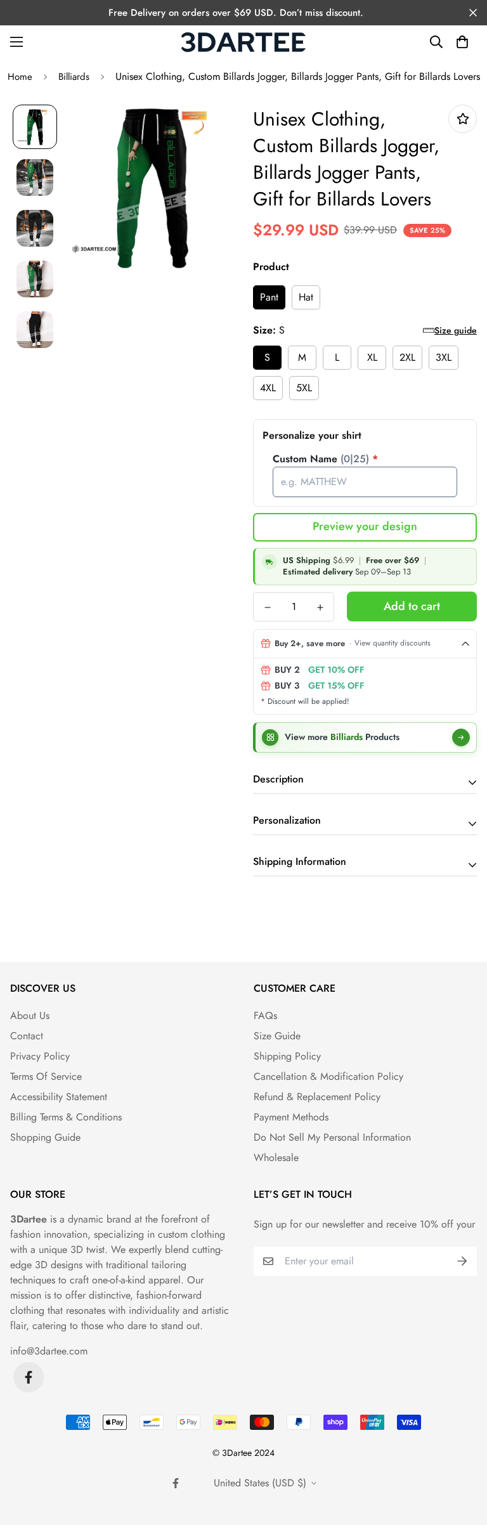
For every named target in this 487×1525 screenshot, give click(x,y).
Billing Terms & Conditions (66, 1117)
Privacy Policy (40, 1056)
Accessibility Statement (58, 1096)
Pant (269, 297)
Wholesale (276, 1157)
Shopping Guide (45, 1137)
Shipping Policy (287, 1056)
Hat (306, 297)
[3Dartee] (243, 42)
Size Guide (277, 1036)
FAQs (265, 1015)
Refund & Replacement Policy (317, 1096)
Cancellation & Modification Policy (328, 1076)
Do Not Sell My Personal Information (332, 1137)
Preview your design (365, 526)
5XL (304, 387)
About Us (29, 1015)
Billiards (73, 77)
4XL (268, 387)
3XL (443, 357)
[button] (462, 41)
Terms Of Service (46, 1076)
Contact (26, 1036)
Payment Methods (291, 1117)
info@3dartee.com (49, 1351)
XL (372, 357)
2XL (407, 357)
